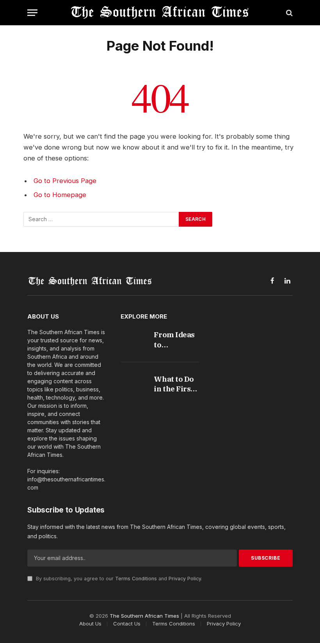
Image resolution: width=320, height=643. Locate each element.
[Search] (288, 12)
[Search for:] (101, 219)
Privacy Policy (185, 578)
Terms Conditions (136, 578)
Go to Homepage (60, 195)
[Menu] (32, 12)
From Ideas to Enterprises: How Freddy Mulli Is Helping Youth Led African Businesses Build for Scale (176, 340)
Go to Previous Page (65, 181)
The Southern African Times (144, 616)
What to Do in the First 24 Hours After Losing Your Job (176, 384)
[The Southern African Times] (160, 12)
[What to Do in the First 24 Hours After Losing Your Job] (132, 380)
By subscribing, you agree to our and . (118, 578)
